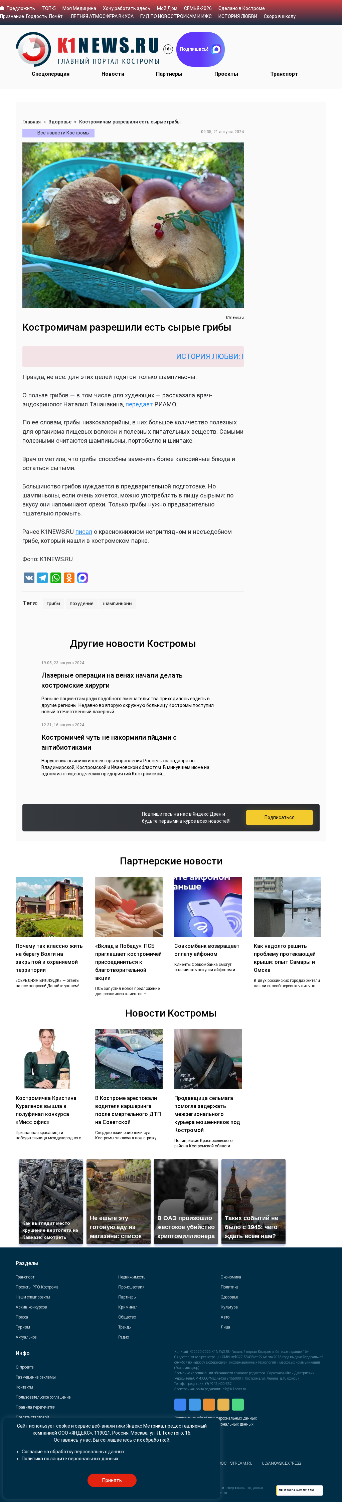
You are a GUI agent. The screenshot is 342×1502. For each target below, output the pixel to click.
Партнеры (169, 74)
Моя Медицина (79, 8)
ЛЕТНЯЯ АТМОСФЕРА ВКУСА (102, 16)
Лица (225, 1327)
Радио (123, 1337)
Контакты (24, 1387)
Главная (31, 121)
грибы (53, 603)
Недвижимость (131, 1277)
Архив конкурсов (31, 1307)
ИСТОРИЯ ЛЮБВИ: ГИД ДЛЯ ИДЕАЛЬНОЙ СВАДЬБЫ (234, 356)
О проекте (24, 1367)
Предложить (21, 8)
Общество (127, 1317)
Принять (112, 1480)
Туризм (23, 1327)
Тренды (125, 1327)
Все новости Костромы (63, 132)
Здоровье (59, 121)
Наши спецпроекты (33, 1297)
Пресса (22, 1317)
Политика (229, 1287)
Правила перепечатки (35, 1407)
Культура (229, 1307)
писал (83, 531)
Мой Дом (167, 8)
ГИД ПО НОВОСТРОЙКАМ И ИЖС (176, 16)
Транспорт (284, 74)
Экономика (231, 1277)
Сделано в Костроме (241, 8)
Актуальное (26, 1337)
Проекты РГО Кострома (37, 1287)
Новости (113, 74)
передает (139, 404)
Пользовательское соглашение (43, 1397)
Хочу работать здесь (126, 8)
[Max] (82, 579)
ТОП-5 (49, 8)
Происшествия (131, 1287)
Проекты (226, 74)
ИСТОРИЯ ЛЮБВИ (237, 16)
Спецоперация (50, 74)
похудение (82, 603)
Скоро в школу (280, 16)
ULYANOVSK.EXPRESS (281, 1463)
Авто (225, 1317)
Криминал (128, 1307)
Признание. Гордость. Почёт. (32, 16)
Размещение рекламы (36, 1377)
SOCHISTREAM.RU (235, 1463)
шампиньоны (117, 603)
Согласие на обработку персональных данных (73, 1451)
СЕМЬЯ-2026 (198, 8)
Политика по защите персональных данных (70, 1458)
